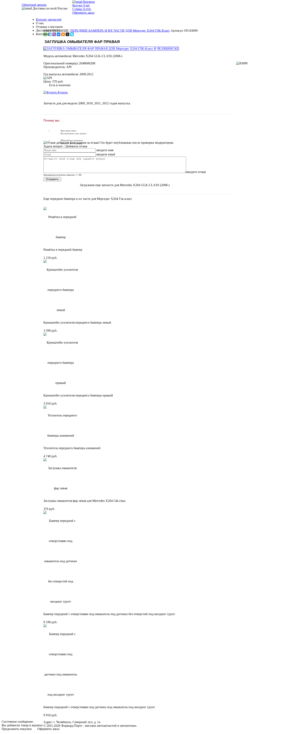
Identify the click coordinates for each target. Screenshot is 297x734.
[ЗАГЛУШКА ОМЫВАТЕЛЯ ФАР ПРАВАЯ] (111, 48)
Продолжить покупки (17, 729)
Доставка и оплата (48, 30)
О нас (40, 23)
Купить (62, 92)
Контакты (43, 34)
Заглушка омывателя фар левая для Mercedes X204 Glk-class (84, 500)
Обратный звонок (34, 4)
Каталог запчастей (48, 19)
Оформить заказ (48, 729)
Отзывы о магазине (49, 26)
